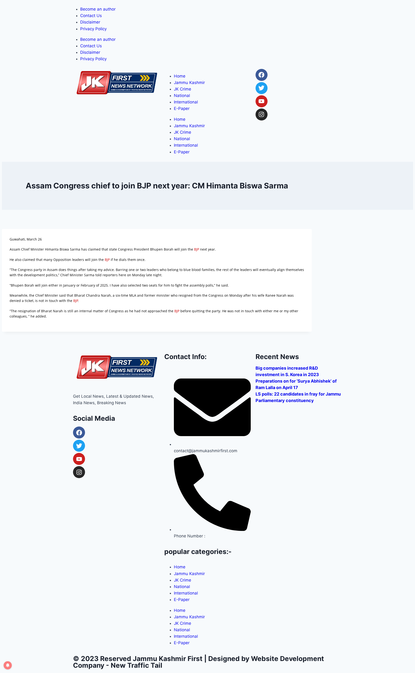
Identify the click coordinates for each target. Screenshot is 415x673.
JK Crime (182, 89)
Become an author (98, 9)
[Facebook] (262, 75)
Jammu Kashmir (189, 82)
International (186, 102)
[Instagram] (262, 114)
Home (179, 76)
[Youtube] (262, 101)
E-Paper (181, 108)
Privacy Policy (93, 28)
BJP (196, 249)
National (182, 95)
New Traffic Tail (136, 665)
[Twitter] (262, 88)
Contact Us (91, 15)
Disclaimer (90, 22)
